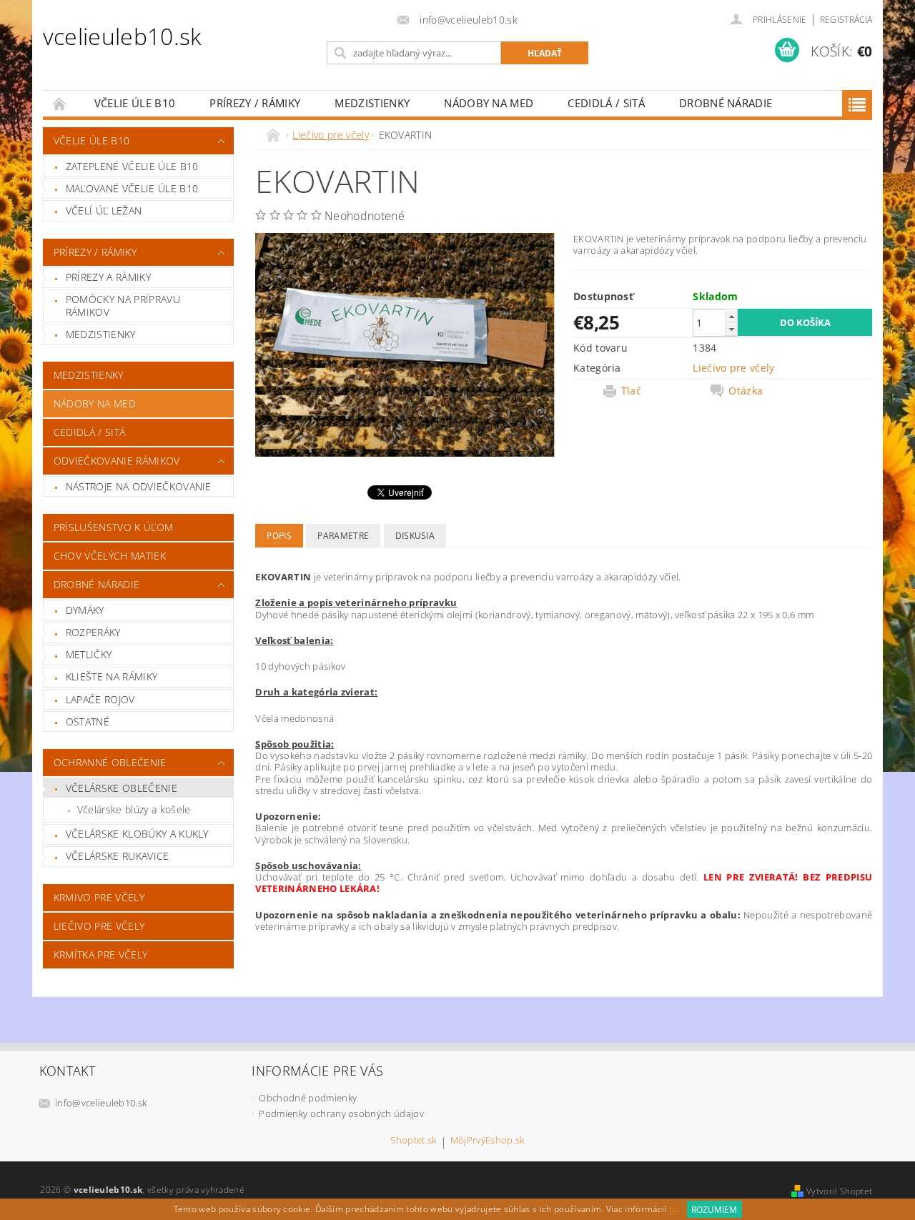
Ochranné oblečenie (110, 762)
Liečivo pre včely (99, 926)
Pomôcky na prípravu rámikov (123, 305)
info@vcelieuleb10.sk (101, 1102)
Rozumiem (714, 1210)
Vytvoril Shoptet (839, 1191)
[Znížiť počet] (731, 329)
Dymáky (85, 610)
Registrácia (846, 20)
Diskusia (415, 536)
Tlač (631, 391)
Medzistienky (372, 103)
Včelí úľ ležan (104, 210)
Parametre (343, 536)
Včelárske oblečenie (121, 788)
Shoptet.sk (413, 1141)
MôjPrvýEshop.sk (487, 1141)
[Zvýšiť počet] (731, 316)
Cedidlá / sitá (606, 103)
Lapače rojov (100, 699)
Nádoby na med (488, 103)
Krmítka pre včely (100, 954)
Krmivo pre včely (99, 897)
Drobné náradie (725, 103)
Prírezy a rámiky (108, 277)
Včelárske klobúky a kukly (137, 833)
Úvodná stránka (60, 103)
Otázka (745, 391)
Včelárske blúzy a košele (134, 809)
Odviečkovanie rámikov (117, 460)
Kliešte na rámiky (111, 676)
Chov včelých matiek (110, 555)
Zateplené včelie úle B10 (132, 166)
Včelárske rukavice (117, 856)
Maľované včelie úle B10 (132, 188)
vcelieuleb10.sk (122, 36)
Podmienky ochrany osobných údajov (341, 1113)
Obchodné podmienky (308, 1097)
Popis (279, 536)
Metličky (89, 654)
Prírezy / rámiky (254, 103)
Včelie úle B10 (134, 103)
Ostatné (87, 721)
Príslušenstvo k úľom (113, 527)
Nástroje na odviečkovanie (139, 486)
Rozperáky (93, 632)
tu (673, 1210)
